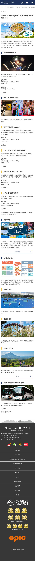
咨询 (17, 495)
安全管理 (17, 468)
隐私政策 (17, 454)
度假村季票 (17, 252)
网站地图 (17, 472)
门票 (17, 376)
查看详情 (3, 92)
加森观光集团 (17, 481)
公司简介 (17, 450)
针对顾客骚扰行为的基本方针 (17, 459)
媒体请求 (17, 486)
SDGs (17, 477)
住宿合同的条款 (17, 463)
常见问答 (17, 490)
